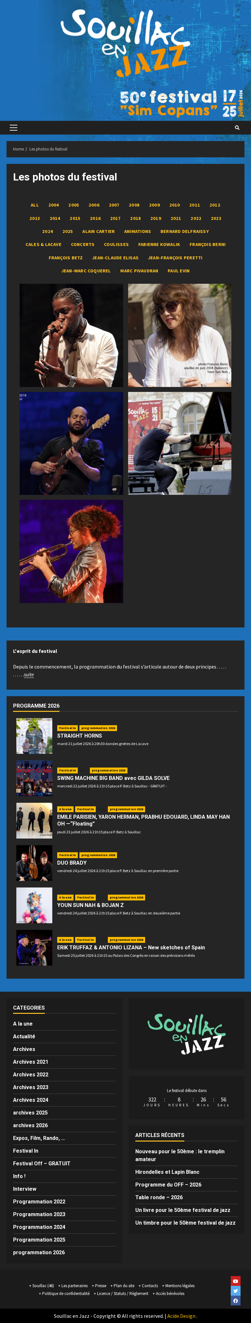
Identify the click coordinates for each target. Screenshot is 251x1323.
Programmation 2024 (39, 1227)
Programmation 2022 (39, 1202)
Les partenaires (74, 1285)
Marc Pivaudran (139, 271)
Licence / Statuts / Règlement (122, 1293)
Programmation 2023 (39, 1214)
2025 (67, 231)
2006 (94, 205)
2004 (53, 205)
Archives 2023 (30, 1087)
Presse (100, 1285)
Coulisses (116, 244)
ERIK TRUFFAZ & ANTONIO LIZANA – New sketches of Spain (131, 947)
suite (29, 674)
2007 (114, 205)
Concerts (83, 244)
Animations (137, 231)
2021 (176, 218)
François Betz (66, 258)
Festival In (67, 728)
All (35, 205)
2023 (216, 218)
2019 (155, 218)
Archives (24, 1049)
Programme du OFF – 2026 (168, 1185)
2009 (154, 205)
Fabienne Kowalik (159, 244)
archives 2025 (30, 1113)
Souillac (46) (43, 1285)
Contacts (150, 1285)
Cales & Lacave (43, 244)
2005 (73, 205)
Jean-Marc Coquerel (86, 271)
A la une (65, 809)
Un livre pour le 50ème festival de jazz (182, 1210)
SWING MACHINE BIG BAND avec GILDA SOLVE (113, 778)
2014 (55, 218)
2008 (134, 205)
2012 (214, 205)
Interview (24, 1189)
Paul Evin (179, 271)
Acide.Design (181, 1316)
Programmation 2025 (39, 1240)
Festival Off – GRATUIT (42, 1163)
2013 (34, 218)
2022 (196, 218)
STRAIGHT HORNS (79, 736)
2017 (115, 218)
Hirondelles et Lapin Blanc (167, 1172)
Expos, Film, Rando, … (39, 1138)
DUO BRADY (72, 863)
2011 (194, 205)
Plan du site (124, 1285)
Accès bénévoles (170, 1293)
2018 (135, 218)
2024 (47, 231)
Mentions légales (179, 1285)
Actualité (24, 1036)
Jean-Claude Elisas (115, 258)
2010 (174, 205)
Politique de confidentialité (66, 1293)
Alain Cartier (98, 231)
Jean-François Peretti (175, 258)
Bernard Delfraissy (184, 231)
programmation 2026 (98, 728)
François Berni (208, 244)
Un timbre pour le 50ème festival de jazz (185, 1223)
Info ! (83, 770)
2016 (95, 218)
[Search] (237, 128)
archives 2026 (30, 1125)
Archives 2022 (30, 1074)
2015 (75, 218)
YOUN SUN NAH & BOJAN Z (90, 905)
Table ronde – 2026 (159, 1197)
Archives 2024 (30, 1100)
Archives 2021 (30, 1062)
